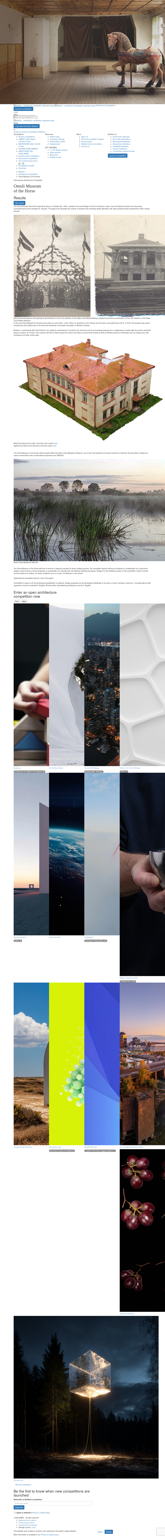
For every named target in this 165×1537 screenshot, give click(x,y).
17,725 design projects (58, 150)
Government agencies (121, 136)
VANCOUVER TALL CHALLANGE (25, 152)
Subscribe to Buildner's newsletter (28, 1499)
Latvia (34, 1527)
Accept (108, 1532)
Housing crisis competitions (28, 156)
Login (16, 112)
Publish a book (55, 157)
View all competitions (23, 1484)
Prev (17, 601)
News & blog (54, 136)
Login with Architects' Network (26, 126)
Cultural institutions (120, 149)
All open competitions (26, 136)
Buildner (21, 171)
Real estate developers (121, 141)
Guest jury (22, 168)
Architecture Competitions (105, 105)
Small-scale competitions (27, 158)
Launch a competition (23, 109)
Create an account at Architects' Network (29, 132)
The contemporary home (27, 161)
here (55, 443)
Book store (54, 155)
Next (24, 601)
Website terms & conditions (91, 144)
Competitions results (26, 165)
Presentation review (57, 141)
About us (84, 136)
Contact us (85, 146)
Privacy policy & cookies (26, 1523)
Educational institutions (121, 144)
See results (19, 203)
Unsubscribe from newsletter (27, 1525)
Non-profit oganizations (121, 139)
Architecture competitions (28, 174)
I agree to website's (32, 1512)
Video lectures (55, 152)
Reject (100, 1532)
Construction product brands (123, 151)
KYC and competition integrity (92, 139)
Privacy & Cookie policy (41, 1512)
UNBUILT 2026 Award (26, 140)
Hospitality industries (120, 146)
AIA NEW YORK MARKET (28, 149)
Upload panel (55, 144)
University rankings (57, 139)
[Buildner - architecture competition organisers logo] (55, 105)
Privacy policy (86, 141)
